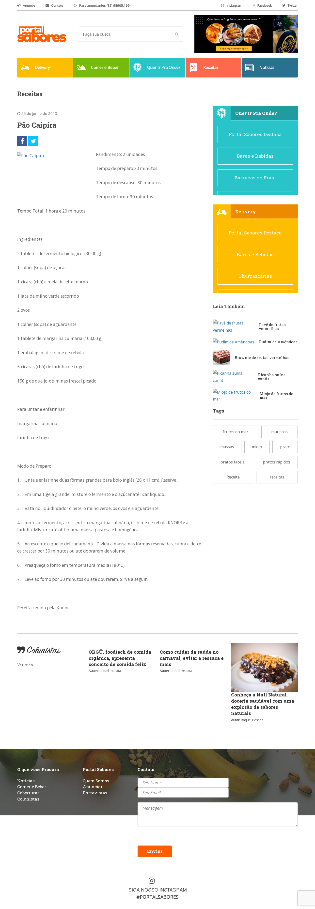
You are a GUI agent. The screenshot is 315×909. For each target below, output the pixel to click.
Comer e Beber (31, 786)
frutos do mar (235, 431)
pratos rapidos (276, 462)
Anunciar (93, 786)
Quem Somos (96, 781)
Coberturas (28, 793)
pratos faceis (232, 462)
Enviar (154, 851)
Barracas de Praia (255, 177)
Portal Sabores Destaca (255, 134)
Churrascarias (255, 276)
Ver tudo (25, 664)
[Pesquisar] (177, 34)
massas (227, 446)
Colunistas (28, 799)
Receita (233, 477)
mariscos (279, 431)
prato (285, 446)
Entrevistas (95, 793)
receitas (277, 477)
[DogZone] (246, 33)
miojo (257, 446)
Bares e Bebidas (255, 156)
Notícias (26, 781)
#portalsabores (157, 897)
